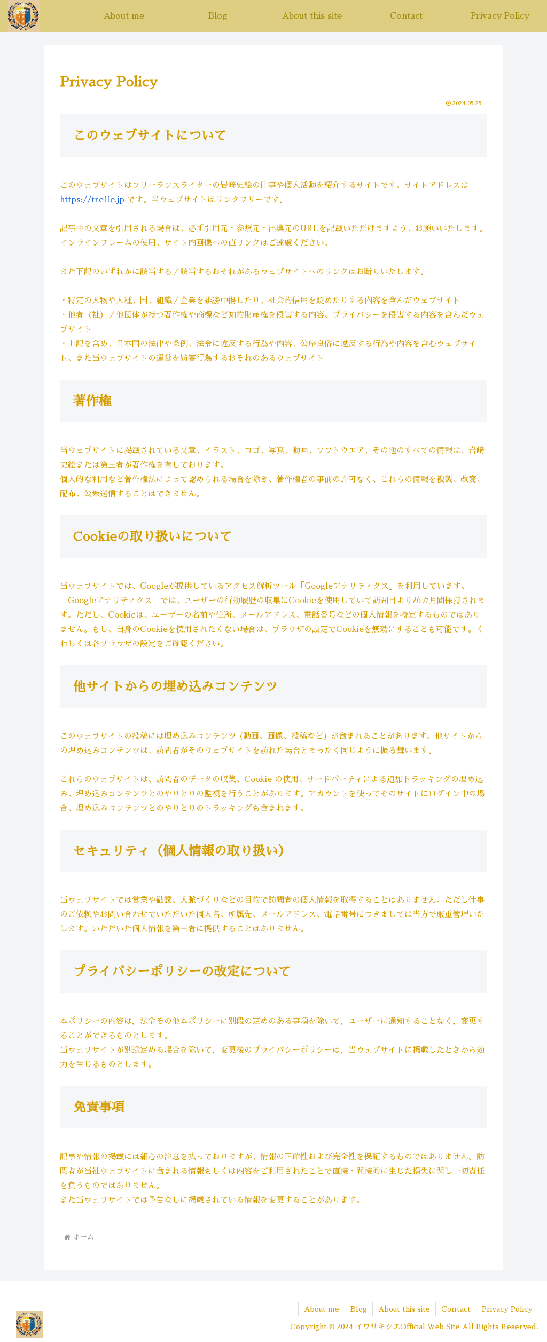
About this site (404, 1309)
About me (321, 1309)
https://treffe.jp (92, 199)
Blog (358, 1309)
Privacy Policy (507, 1309)
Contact (456, 1309)
